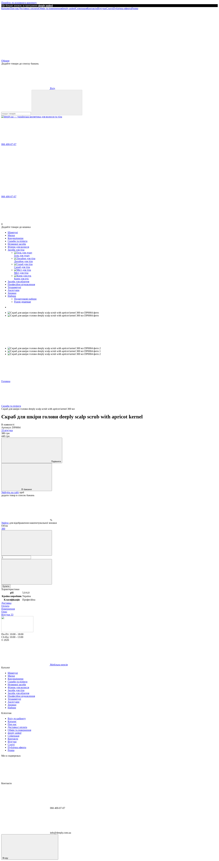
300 (3, 528)
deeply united (68, 8)
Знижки (12, 293)
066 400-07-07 (8, 144)
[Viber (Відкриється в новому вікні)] (170, 33)
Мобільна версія (58, 664)
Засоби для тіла (16, 249)
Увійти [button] (5, 523)
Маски (11, 235)
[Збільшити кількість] (26, 572)
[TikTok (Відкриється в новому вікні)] (121, 33)
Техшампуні (14, 287)
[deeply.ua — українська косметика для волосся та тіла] (17, 631)
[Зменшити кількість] (26, 543)
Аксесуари (13, 290)
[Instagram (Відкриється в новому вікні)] (25, 33)
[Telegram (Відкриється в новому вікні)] (73, 33)
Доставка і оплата (28, 8)
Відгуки (101, 8)
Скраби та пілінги (17, 241)
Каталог (5, 8)
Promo (134, 8)
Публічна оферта (122, 8)
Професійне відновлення (21, 284)
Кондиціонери (15, 238)
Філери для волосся (18, 247)
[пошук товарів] (57, 102)
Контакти (92, 8)
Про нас (14, 8)
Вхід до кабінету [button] (17, 718)
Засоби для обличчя (18, 281)
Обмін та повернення (50, 8)
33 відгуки (7, 430)
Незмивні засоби (17, 244)
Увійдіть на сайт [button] (10, 492)
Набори (12, 296)
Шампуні (13, 232)
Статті (109, 8)
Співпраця (81, 8)
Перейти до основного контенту (19, 2)
